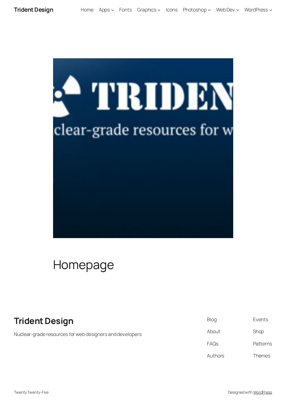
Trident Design (33, 9)
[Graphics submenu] (159, 9)
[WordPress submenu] (270, 9)
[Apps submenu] (112, 9)
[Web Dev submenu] (237, 9)
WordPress (262, 392)
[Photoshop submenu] (209, 9)
